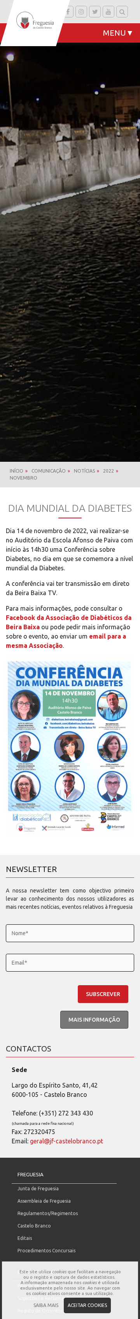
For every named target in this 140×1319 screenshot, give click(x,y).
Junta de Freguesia (38, 1188)
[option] (70, 231)
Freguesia (31, 1174)
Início (16, 470)
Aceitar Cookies (87, 1305)
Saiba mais (45, 1305)
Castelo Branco (34, 1225)
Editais (25, 1238)
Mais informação (94, 1020)
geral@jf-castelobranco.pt (66, 1141)
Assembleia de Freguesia (44, 1200)
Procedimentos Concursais (46, 1250)
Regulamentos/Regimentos (48, 1213)
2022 (108, 470)
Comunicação (49, 470)
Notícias (84, 470)
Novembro (23, 477)
